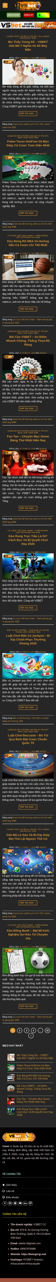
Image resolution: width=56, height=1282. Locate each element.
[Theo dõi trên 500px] (25, 1203)
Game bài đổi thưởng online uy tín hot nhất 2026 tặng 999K (28, 137)
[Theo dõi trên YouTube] (20, 1203)
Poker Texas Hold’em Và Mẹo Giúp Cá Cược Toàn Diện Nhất (34, 1067)
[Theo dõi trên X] (4, 1203)
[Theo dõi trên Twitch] (30, 1203)
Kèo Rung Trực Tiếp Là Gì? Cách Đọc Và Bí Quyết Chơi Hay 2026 (28, 539)
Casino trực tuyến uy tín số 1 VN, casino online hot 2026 (28, 37)
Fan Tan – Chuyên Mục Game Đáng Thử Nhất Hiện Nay (33, 1100)
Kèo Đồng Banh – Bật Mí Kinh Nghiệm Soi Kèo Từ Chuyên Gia (28, 934)
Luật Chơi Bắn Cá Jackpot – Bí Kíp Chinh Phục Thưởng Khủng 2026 (28, 639)
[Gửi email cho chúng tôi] (10, 1203)
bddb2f (43, 58)
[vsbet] (28, 5)
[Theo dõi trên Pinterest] (15, 1203)
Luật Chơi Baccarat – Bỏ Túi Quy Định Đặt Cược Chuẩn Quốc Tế (28, 739)
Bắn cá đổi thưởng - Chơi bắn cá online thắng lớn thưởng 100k (28, 631)
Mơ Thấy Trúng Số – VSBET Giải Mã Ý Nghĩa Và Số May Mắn (28, 45)
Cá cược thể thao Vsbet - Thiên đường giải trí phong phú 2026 (28, 236)
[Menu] (5, 5)
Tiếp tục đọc (28, 113)
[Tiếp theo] (31, 1035)
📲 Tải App (43, 15)
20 (47, 1030)
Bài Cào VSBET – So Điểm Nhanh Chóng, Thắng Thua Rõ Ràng (28, 340)
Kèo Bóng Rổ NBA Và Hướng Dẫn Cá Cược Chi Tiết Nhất (33, 1077)
